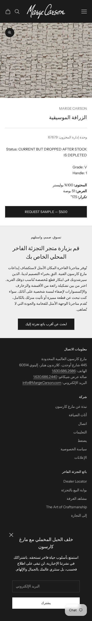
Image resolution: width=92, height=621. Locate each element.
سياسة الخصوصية (74, 449)
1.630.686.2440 (45, 376)
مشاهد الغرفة (77, 498)
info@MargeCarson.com (41, 382)
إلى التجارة (79, 515)
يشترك (46, 603)
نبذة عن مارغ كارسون (71, 406)
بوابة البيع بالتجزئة (74, 490)
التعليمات (80, 432)
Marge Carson (73, 108)
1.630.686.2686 (64, 371)
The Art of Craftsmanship (66, 507)
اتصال (82, 423)
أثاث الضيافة (78, 415)
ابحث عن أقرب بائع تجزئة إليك (46, 324)
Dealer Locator (75, 481)
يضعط (82, 440)
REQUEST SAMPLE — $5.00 (46, 212)
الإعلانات (80, 457)
